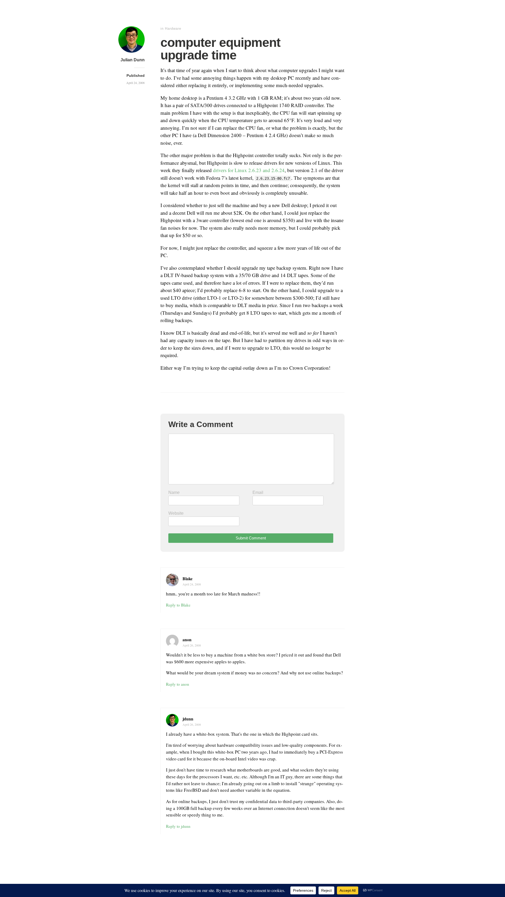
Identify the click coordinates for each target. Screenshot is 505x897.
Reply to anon (177, 684)
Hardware (173, 29)
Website (176, 513)
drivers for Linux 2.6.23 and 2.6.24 (249, 170)
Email (257, 492)
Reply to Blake (178, 605)
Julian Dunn (132, 60)
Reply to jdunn (178, 826)
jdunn (188, 719)
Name (174, 492)
